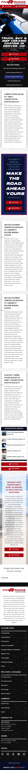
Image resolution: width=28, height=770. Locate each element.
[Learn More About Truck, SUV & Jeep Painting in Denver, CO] (14, 433)
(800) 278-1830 (5, 728)
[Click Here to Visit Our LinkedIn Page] (13, 754)
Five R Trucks (5, 722)
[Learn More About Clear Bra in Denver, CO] (14, 451)
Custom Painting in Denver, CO (14, 72)
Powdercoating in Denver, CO (14, 85)
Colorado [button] (4, 578)
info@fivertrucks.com (7, 730)
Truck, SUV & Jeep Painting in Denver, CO (14, 68)
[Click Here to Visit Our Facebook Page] (2, 754)
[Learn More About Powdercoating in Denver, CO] (14, 457)
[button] (26, 2)
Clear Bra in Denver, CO (14, 81)
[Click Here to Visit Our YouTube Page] (18, 754)
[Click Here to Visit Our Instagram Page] (7, 754)
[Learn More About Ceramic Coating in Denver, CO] (14, 445)
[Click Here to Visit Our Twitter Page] (24, 754)
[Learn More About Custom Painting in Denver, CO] (14, 439)
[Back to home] (13, 2)
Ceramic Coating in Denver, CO (14, 77)
